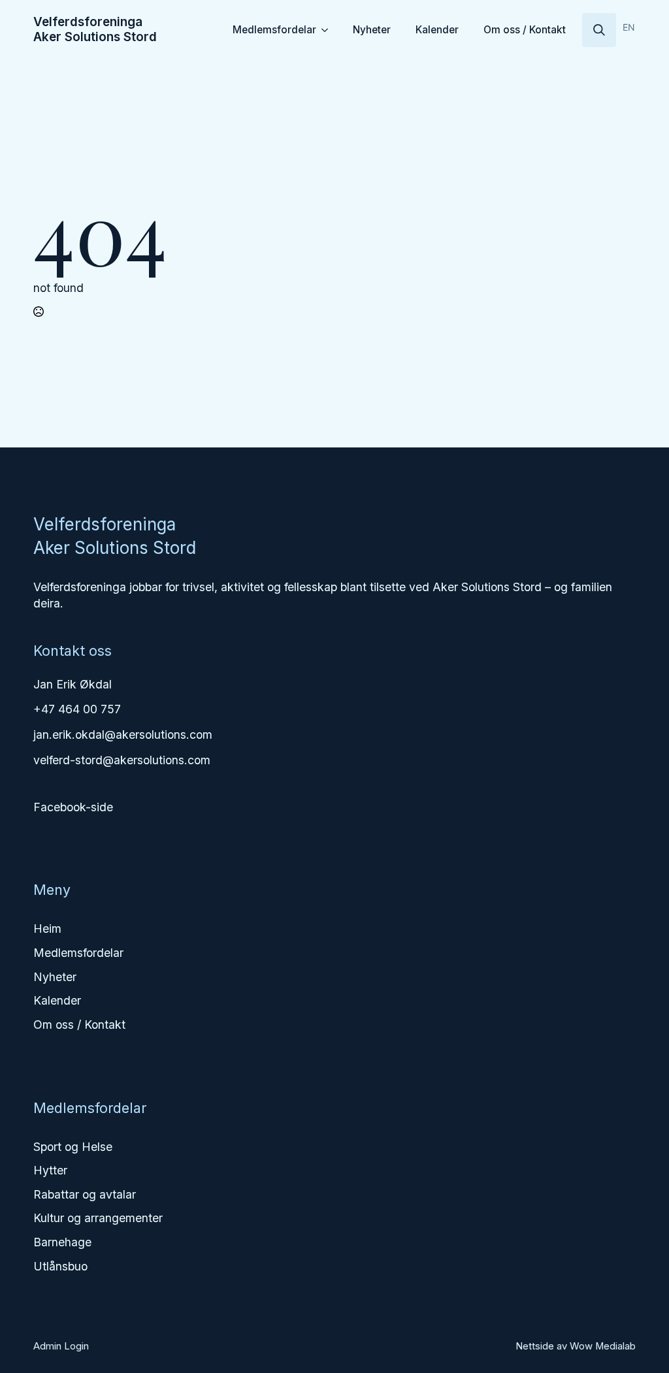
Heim (47, 928)
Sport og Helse (72, 1147)
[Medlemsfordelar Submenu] (327, 29)
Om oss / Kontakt (524, 30)
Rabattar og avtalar (84, 1194)
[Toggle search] (599, 30)
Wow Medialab (603, 1346)
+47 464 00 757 (77, 709)
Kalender (437, 30)
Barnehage (62, 1242)
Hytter (50, 1170)
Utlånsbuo (60, 1266)
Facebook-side (73, 807)
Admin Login (61, 1346)
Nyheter (372, 30)
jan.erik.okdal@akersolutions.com (122, 734)
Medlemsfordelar (274, 30)
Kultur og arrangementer (98, 1218)
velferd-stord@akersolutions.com (121, 760)
